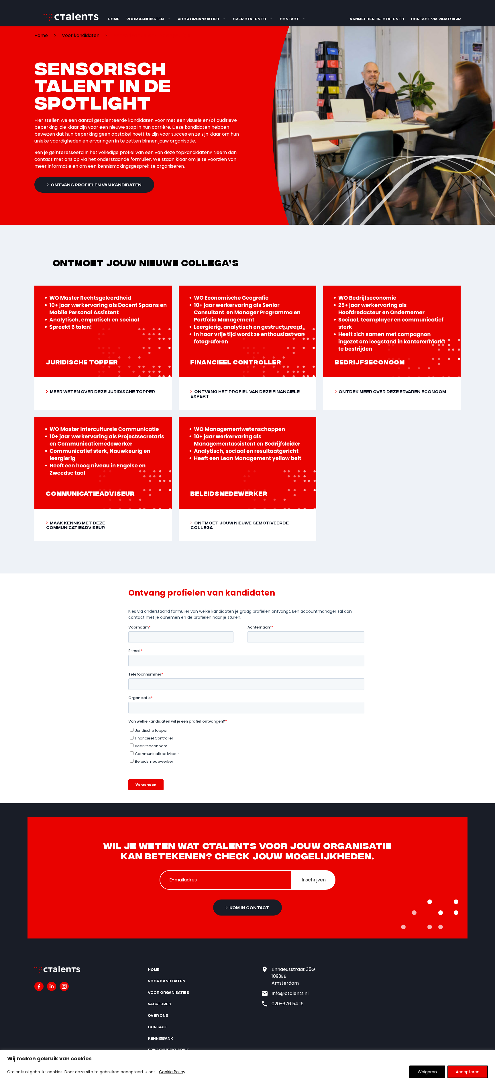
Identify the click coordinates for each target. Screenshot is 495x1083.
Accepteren (468, 1072)
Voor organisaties (198, 19)
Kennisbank (160, 1038)
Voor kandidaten (145, 19)
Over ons (158, 1015)
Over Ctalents (249, 19)
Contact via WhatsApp (436, 19)
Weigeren (427, 1072)
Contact (289, 19)
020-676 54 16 (288, 1003)
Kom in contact (249, 907)
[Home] (71, 19)
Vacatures (159, 1004)
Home (113, 19)
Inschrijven (314, 880)
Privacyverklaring (168, 1049)
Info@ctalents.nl (290, 993)
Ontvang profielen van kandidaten (96, 184)
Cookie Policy (172, 1072)
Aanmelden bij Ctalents (376, 19)
